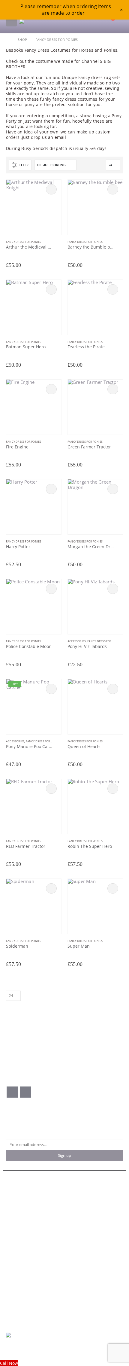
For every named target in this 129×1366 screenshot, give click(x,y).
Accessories (77, 641)
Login (11, 1228)
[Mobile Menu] (11, 21)
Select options (51, 189)
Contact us (16, 1196)
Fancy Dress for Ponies (23, 242)
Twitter (25, 1092)
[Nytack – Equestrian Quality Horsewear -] (41, 21)
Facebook (12, 1092)
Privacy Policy (18, 1258)
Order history (18, 1218)
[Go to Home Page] (7, 39)
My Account (17, 1202)
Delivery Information (25, 1264)
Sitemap (13, 1285)
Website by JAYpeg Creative (27, 1348)
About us (14, 1191)
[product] (33, 207)
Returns (13, 1279)
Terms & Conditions (24, 1253)
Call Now (9, 1363)
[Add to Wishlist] (59, 242)
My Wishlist (16, 1223)
